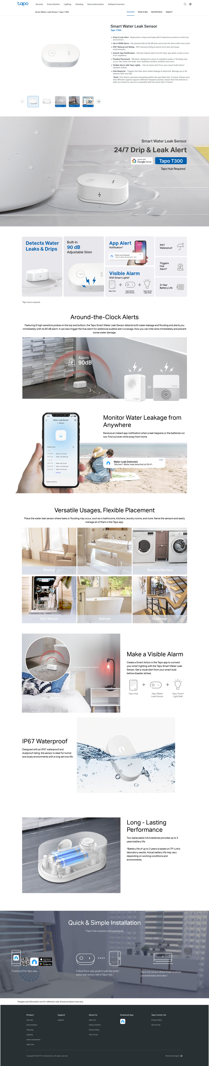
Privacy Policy (94, 1030)
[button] (98, 101)
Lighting (29, 1034)
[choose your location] (190, 4)
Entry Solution (31, 1025)
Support (61, 1020)
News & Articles (95, 1025)
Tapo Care (30, 1044)
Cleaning (29, 1030)
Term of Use (93, 1034)
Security (29, 1020)
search (185, 4)
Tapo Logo (22, 4)
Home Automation (33, 1039)
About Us (92, 1020)
